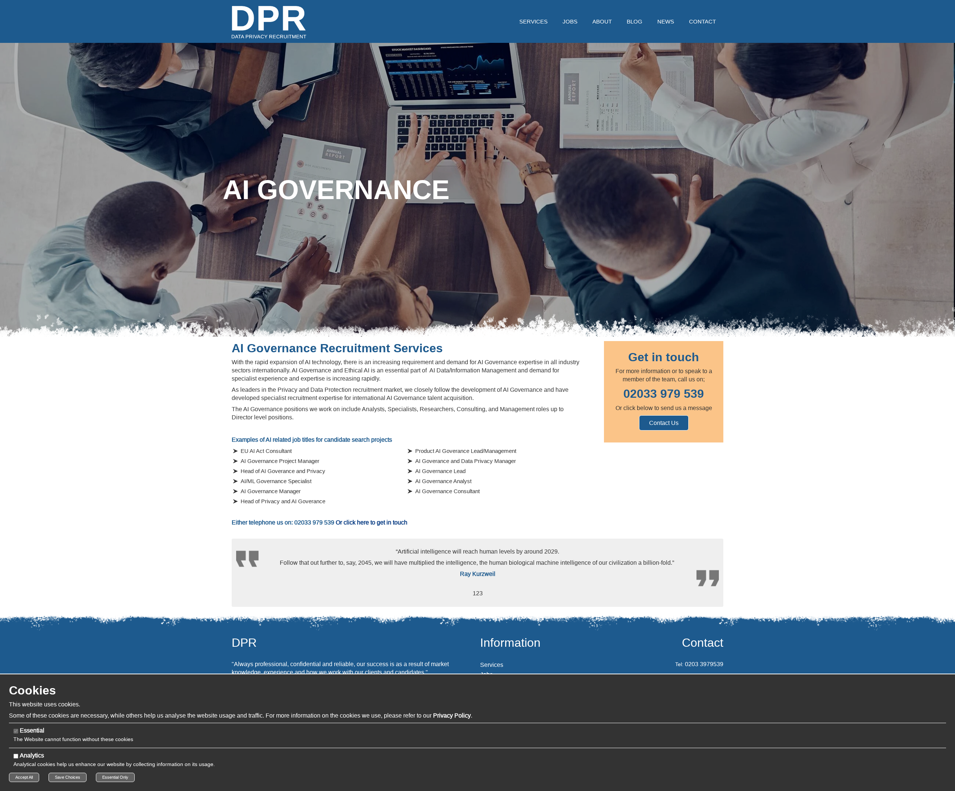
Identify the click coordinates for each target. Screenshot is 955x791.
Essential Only (115, 777)
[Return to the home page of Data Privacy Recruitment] (269, 22)
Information (510, 642)
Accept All (24, 777)
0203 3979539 (704, 664)
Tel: (679, 664)
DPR (244, 642)
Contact (702, 642)
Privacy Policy (452, 715)
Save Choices (67, 777)
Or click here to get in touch (371, 522)
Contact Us (664, 423)
